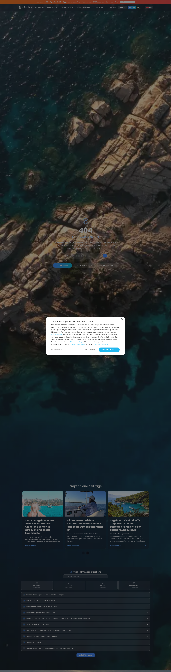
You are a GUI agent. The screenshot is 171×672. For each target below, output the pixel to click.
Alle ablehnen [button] (89, 350)
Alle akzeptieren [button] (109, 350)
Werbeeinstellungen (77, 342)
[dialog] (85, 336)
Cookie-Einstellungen (78, 344)
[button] (56, 350)
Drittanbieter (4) (56, 334)
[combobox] (122, 319)
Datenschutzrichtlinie (101, 344)
